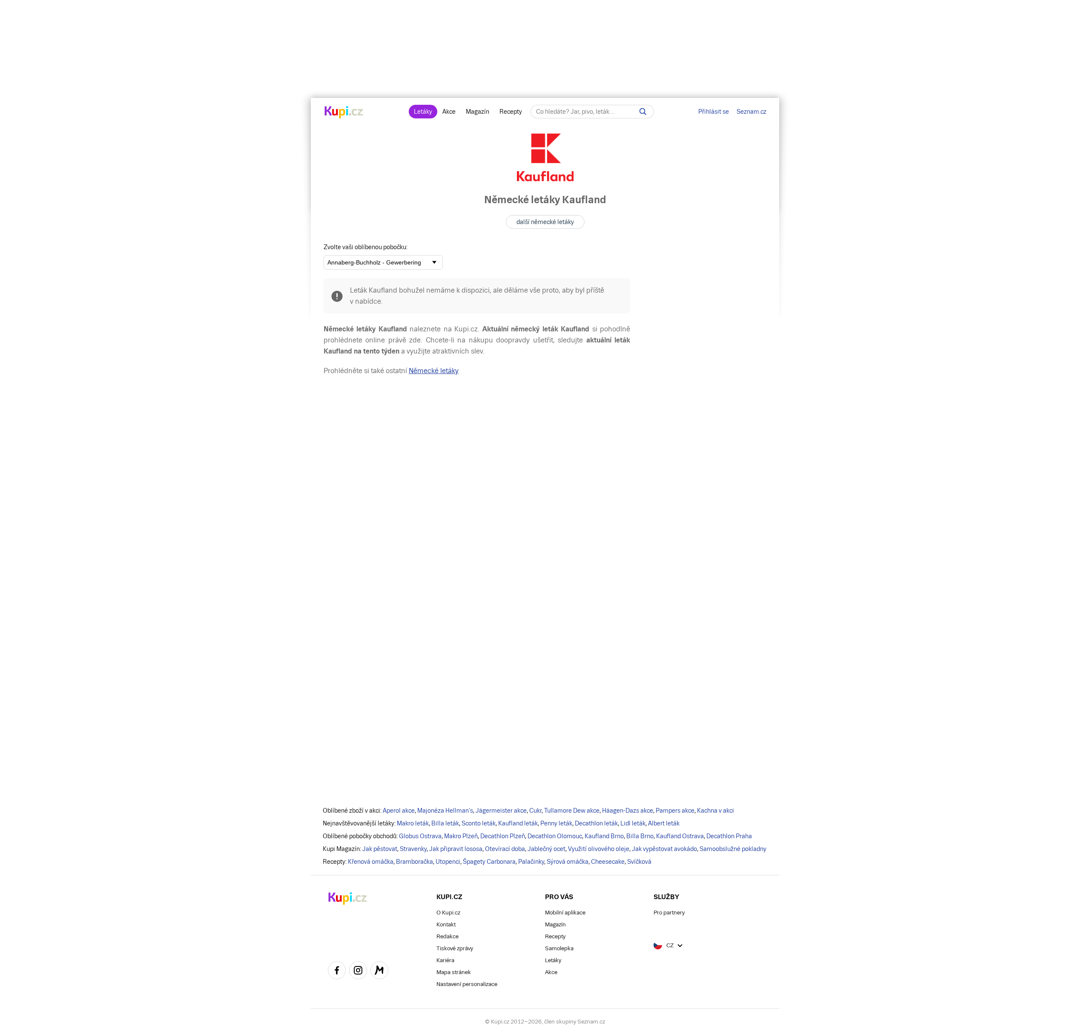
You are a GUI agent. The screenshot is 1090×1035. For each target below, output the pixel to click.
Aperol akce (399, 810)
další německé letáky (545, 221)
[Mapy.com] (379, 971)
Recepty (510, 111)
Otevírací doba (505, 848)
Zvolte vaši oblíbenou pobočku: (365, 247)
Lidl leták (632, 823)
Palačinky (531, 861)
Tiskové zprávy (454, 948)
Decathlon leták (596, 823)
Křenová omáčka (370, 861)
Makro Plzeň (461, 836)
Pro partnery (669, 912)
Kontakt (446, 924)
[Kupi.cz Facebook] (337, 971)
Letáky (423, 111)
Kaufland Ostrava (680, 836)
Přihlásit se (713, 111)
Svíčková (639, 861)
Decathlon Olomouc (555, 836)
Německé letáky (434, 371)
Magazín (477, 111)
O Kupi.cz (448, 912)
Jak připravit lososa (455, 848)
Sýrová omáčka (567, 861)
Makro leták (413, 823)
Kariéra (445, 960)
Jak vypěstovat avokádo (664, 848)
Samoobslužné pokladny (733, 848)
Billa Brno (640, 836)
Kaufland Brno (604, 836)
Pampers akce (675, 810)
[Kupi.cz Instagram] (358, 971)
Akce (449, 111)
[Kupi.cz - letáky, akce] (344, 113)
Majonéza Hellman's (445, 810)
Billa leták (445, 823)
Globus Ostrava (420, 836)
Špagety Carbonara (489, 861)
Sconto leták (479, 823)
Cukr (535, 810)
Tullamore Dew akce (572, 810)
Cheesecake (608, 861)
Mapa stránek (453, 972)
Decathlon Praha (729, 836)
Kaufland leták (518, 823)
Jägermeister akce (501, 810)
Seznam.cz (751, 111)
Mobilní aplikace (565, 912)
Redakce (447, 936)
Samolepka (559, 948)
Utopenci (448, 861)
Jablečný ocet (546, 848)
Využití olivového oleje (598, 848)
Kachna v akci (715, 810)
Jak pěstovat (379, 848)
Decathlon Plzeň (502, 836)
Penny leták (556, 823)
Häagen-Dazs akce (627, 810)
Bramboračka (414, 861)
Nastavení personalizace (466, 984)
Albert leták (664, 823)
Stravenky (413, 848)
